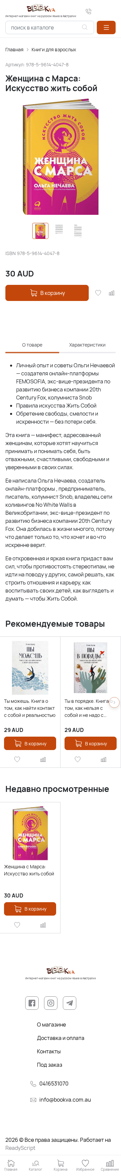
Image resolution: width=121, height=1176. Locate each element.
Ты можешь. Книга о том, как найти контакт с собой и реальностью (29, 708)
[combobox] (49, 27)
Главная (14, 49)
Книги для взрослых (54, 49)
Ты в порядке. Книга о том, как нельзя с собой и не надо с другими (89, 708)
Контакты (49, 1051)
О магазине (51, 1024)
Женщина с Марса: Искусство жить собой (29, 870)
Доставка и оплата (60, 1038)
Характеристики (87, 345)
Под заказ (49, 1064)
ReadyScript (20, 1148)
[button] (106, 27)
